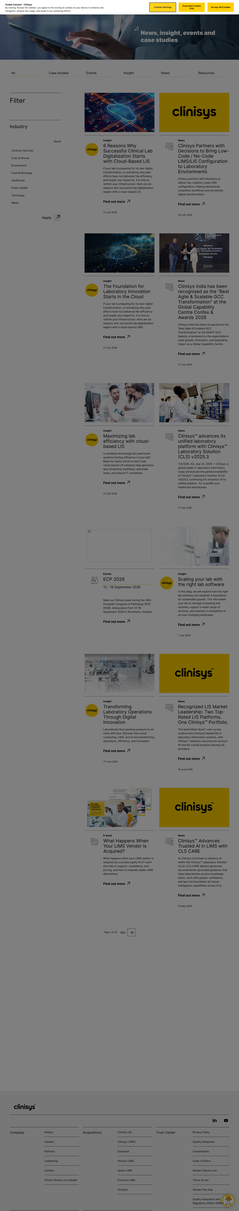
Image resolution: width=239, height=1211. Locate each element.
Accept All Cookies (220, 7)
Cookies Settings (163, 7)
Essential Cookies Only (192, 7)
